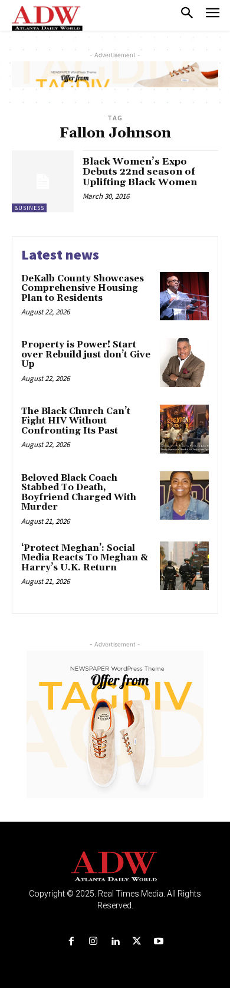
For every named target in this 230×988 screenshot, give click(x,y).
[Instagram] (93, 942)
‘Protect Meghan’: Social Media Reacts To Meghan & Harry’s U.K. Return (84, 558)
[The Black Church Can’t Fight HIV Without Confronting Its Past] (184, 429)
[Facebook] (71, 942)
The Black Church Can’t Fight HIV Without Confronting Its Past (75, 421)
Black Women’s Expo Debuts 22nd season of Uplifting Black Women (140, 172)
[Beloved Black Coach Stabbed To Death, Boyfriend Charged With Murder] (184, 495)
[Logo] (115, 866)
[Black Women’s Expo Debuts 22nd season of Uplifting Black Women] (43, 181)
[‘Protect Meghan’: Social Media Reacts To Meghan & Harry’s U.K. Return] (184, 565)
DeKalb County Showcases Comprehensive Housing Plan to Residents (82, 288)
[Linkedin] (115, 942)
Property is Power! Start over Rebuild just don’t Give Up (85, 354)
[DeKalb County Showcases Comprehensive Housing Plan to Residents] (184, 296)
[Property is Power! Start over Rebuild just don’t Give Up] (184, 362)
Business (29, 208)
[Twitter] (137, 942)
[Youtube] (159, 942)
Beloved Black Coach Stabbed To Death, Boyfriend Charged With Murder (78, 492)
